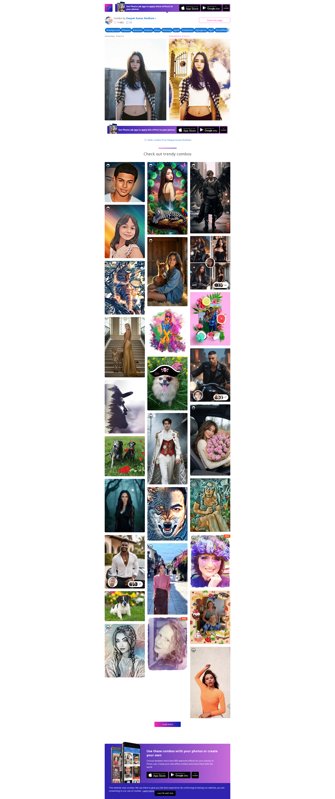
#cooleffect (221, 30)
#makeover (187, 30)
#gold (176, 30)
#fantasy (167, 30)
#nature (148, 30)
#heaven (126, 30)
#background (113, 30)
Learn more (148, 790)
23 (130, 22)
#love (157, 30)
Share (214, 20)
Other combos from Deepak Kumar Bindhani (169, 140)
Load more (167, 724)
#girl (210, 30)
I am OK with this (165, 793)
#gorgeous (201, 30)
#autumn (137, 30)
